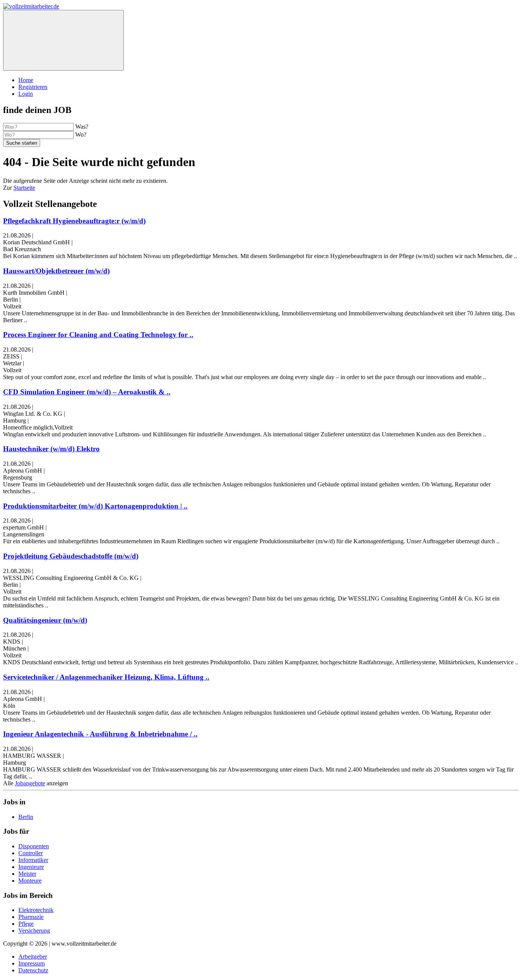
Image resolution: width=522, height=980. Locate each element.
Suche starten (21, 143)
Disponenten (33, 846)
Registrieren (32, 87)
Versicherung (34, 930)
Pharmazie (31, 917)
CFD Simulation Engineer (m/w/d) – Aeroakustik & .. (86, 392)
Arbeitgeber (32, 956)
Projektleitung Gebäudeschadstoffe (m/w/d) (70, 556)
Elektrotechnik (35, 910)
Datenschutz (33, 970)
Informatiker (33, 860)
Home (25, 80)
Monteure (30, 880)
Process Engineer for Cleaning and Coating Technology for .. (98, 335)
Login (25, 93)
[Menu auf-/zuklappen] (63, 40)
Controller (30, 853)
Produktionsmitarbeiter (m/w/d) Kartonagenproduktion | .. (95, 506)
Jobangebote (30, 783)
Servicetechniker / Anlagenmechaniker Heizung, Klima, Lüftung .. (106, 677)
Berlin (25, 817)
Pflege (26, 923)
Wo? (80, 134)
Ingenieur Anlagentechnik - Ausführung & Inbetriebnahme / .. (100, 734)
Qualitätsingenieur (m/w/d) (45, 620)
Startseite (24, 187)
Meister (27, 873)
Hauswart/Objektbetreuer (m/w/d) (56, 271)
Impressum (31, 963)
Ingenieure (31, 867)
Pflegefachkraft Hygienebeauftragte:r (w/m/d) (74, 221)
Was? (81, 126)
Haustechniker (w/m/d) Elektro (51, 449)
